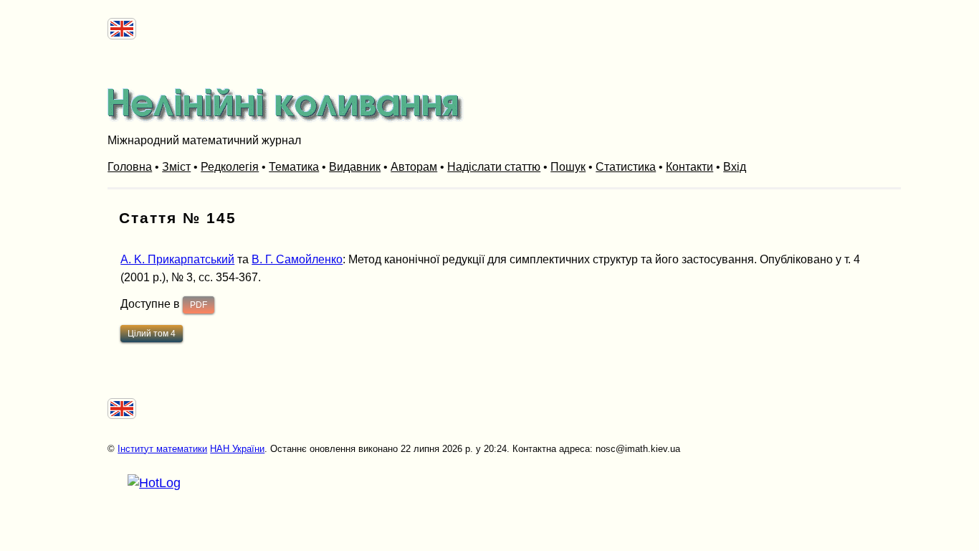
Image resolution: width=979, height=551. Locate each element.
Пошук (568, 167)
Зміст (176, 167)
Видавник (355, 167)
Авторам (414, 167)
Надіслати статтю (493, 167)
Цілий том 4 (152, 334)
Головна (130, 167)
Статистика (626, 167)
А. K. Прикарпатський (177, 259)
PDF (198, 305)
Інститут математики (162, 448)
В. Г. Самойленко (297, 259)
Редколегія (230, 167)
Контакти (689, 167)
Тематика (294, 167)
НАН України (237, 448)
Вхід (734, 167)
